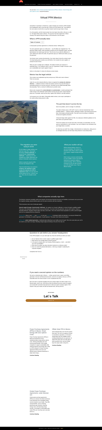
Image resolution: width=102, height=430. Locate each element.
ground (38, 215)
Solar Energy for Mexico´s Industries (28, 1)
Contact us (51, 300)
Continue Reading (34, 355)
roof (33, 215)
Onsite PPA (22, 215)
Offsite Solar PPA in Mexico (61, 329)
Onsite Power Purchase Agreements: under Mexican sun (39, 393)
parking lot (49, 215)
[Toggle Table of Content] (42, 42)
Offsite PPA (22, 220)
